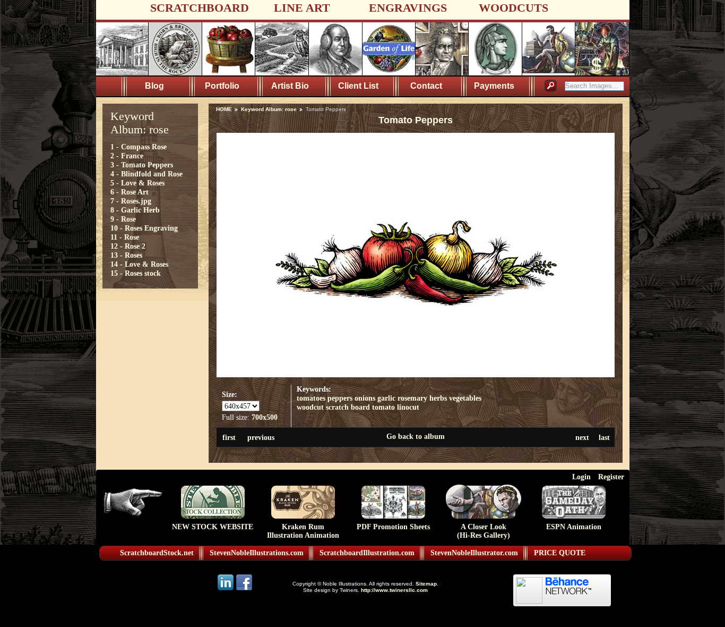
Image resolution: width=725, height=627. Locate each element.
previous (260, 437)
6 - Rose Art (129, 192)
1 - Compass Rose (138, 146)
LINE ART (302, 7)
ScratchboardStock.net (157, 553)
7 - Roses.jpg (130, 201)
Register (611, 476)
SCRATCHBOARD (199, 7)
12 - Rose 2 (127, 246)
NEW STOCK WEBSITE (212, 527)
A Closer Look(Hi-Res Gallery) (483, 531)
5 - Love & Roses (137, 183)
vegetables (465, 398)
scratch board (348, 407)
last (604, 437)
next (582, 437)
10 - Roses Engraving (144, 228)
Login (581, 476)
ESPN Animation (573, 527)
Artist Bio (290, 85)
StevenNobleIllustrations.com (257, 553)
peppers (339, 398)
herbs (438, 398)
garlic (386, 398)
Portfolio (222, 85)
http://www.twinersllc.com (394, 590)
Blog (154, 85)
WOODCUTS (513, 7)
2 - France (126, 155)
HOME (224, 109)
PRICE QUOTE (559, 553)
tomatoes (311, 398)
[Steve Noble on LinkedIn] (226, 589)
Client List (358, 85)
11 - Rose (124, 237)
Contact (426, 85)
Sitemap (426, 584)
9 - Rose (123, 219)
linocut (408, 407)
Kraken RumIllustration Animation (303, 531)
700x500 (265, 417)
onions (365, 398)
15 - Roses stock (135, 273)
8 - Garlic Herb (135, 210)
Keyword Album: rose (269, 109)
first (229, 437)
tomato (383, 407)
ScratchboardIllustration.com (367, 553)
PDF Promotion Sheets (393, 527)
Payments (494, 85)
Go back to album (415, 436)
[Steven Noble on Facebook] (244, 589)
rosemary (412, 398)
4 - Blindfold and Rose (146, 174)
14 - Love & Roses (139, 264)
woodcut (310, 407)
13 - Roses (126, 255)
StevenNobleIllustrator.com (474, 553)
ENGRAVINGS (408, 7)
